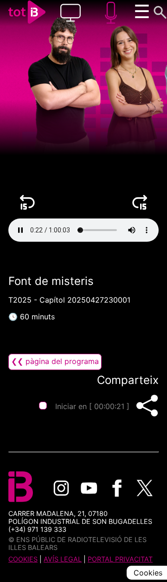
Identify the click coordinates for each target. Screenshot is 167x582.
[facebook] (117, 488)
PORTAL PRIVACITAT (120, 559)
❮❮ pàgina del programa (55, 361)
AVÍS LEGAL (63, 559)
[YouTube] (89, 488)
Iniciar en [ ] (91, 406)
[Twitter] (144, 488)
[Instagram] (61, 488)
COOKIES (23, 559)
